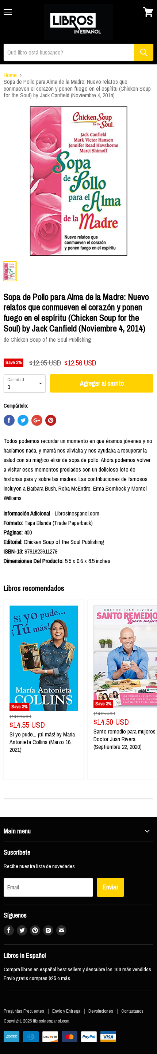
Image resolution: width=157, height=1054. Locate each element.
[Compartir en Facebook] (9, 420)
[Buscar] (143, 52)
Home (10, 75)
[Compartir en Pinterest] (50, 420)
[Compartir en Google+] (36, 420)
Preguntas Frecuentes (24, 1011)
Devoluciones (100, 1011)
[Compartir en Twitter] (23, 420)
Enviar (110, 887)
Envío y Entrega (66, 1011)
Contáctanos (132, 1011)
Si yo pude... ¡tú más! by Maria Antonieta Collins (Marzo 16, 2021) (42, 742)
